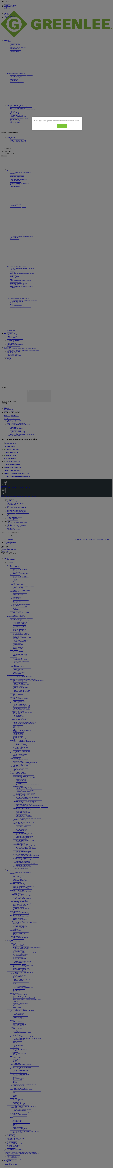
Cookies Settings (51, 125)
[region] (57, 123)
